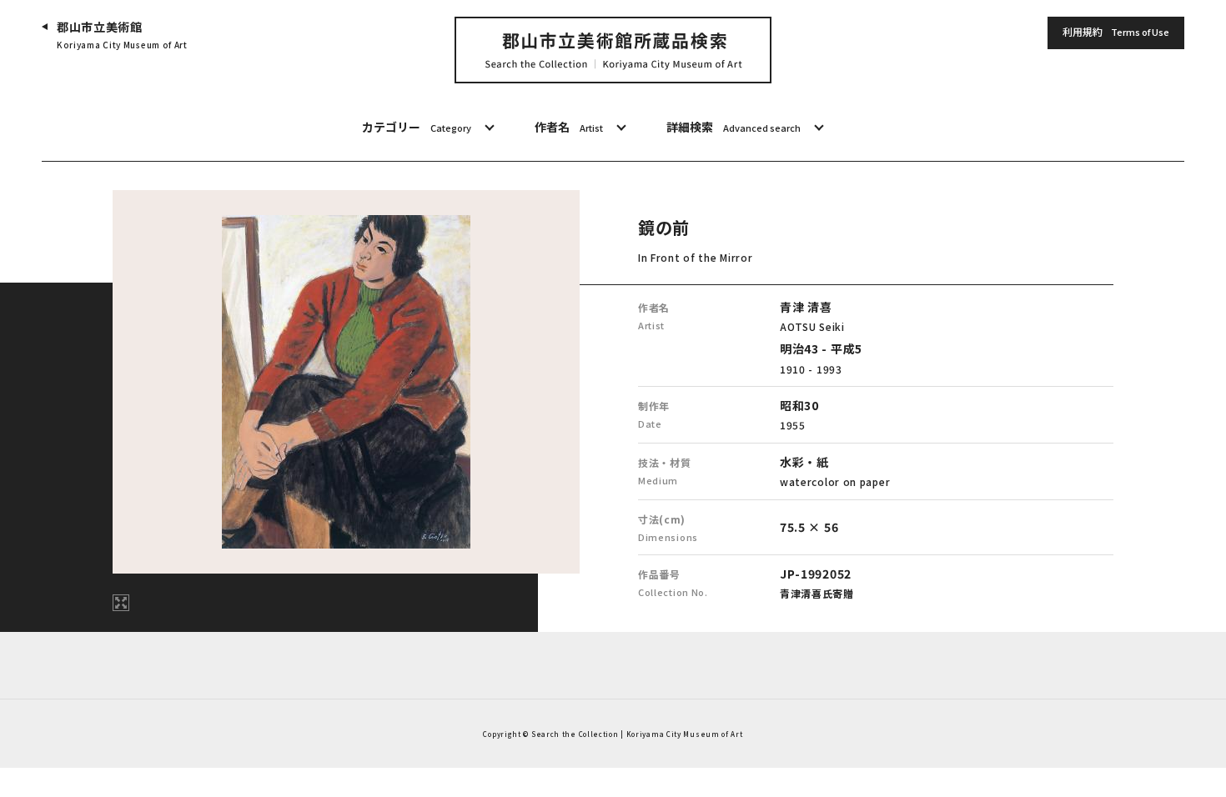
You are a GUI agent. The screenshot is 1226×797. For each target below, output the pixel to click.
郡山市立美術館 (122, 34)
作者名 (569, 126)
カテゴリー (416, 126)
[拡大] (121, 602)
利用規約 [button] (1116, 31)
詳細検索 (733, 126)
